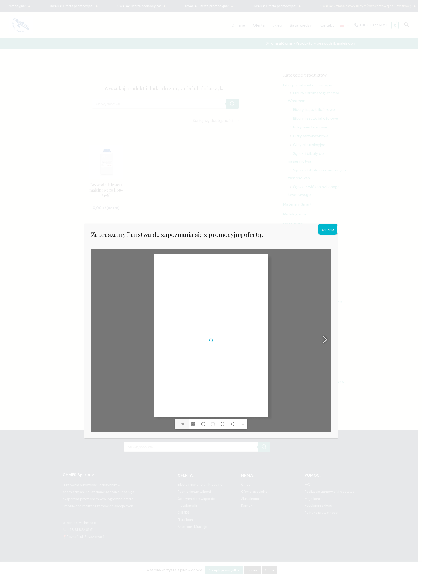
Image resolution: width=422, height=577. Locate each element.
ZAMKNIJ (328, 230)
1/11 (182, 424)
